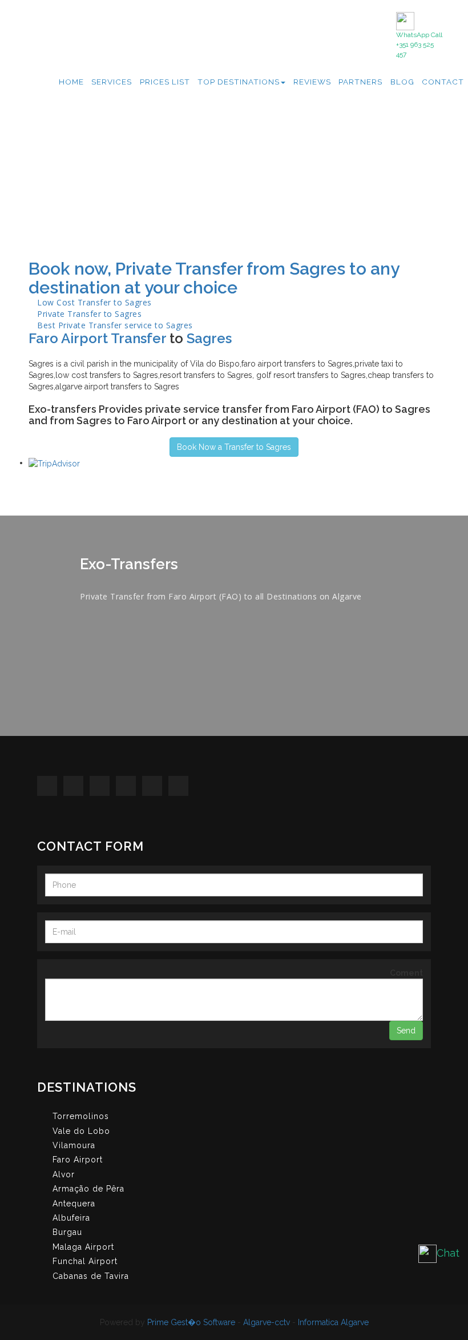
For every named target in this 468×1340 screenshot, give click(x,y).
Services (111, 81)
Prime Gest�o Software (191, 1322)
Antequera (74, 1203)
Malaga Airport (83, 1247)
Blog (402, 81)
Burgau (67, 1232)
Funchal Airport (85, 1261)
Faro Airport (78, 1159)
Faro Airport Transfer (97, 338)
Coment (406, 972)
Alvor (64, 1174)
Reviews (312, 81)
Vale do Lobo (81, 1131)
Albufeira (71, 1217)
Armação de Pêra (88, 1188)
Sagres (209, 338)
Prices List (165, 81)
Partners (360, 81)
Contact (443, 81)
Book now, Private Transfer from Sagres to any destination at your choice (214, 278)
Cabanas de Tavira (91, 1276)
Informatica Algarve (333, 1322)
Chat (448, 1253)
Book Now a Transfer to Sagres (234, 447)
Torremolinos (81, 1116)
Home (71, 81)
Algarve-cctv (266, 1322)
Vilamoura (74, 1145)
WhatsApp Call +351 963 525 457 (419, 44)
